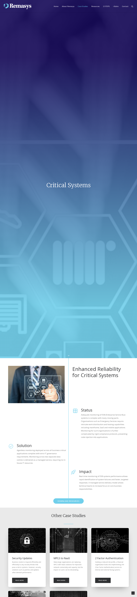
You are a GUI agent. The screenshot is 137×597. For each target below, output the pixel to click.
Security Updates (22, 558)
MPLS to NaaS (62, 558)
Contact (125, 6)
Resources (95, 6)
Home (56, 6)
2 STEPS (106, 6)
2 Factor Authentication (109, 558)
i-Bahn (116, 6)
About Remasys (68, 6)
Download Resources (68, 501)
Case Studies (83, 6)
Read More (20, 580)
